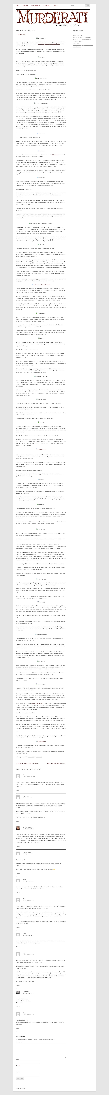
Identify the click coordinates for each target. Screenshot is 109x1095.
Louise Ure (26, 796)
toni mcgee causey (28, 827)
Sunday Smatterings (77, 35)
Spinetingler (55, 155)
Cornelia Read (21, 34)
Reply (17, 790)
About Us (56, 5)
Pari (24, 1013)
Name (18, 1059)
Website (18, 1072)
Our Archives (46, 5)
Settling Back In (76, 43)
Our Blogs (25, 5)
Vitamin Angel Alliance (37, 703)
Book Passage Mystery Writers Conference (49, 44)
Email (18, 1066)
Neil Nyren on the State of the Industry (27, 763)
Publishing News (35, 5)
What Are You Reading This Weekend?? (82, 37)
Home (17, 5)
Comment (19, 1042)
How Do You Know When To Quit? (56, 763)
